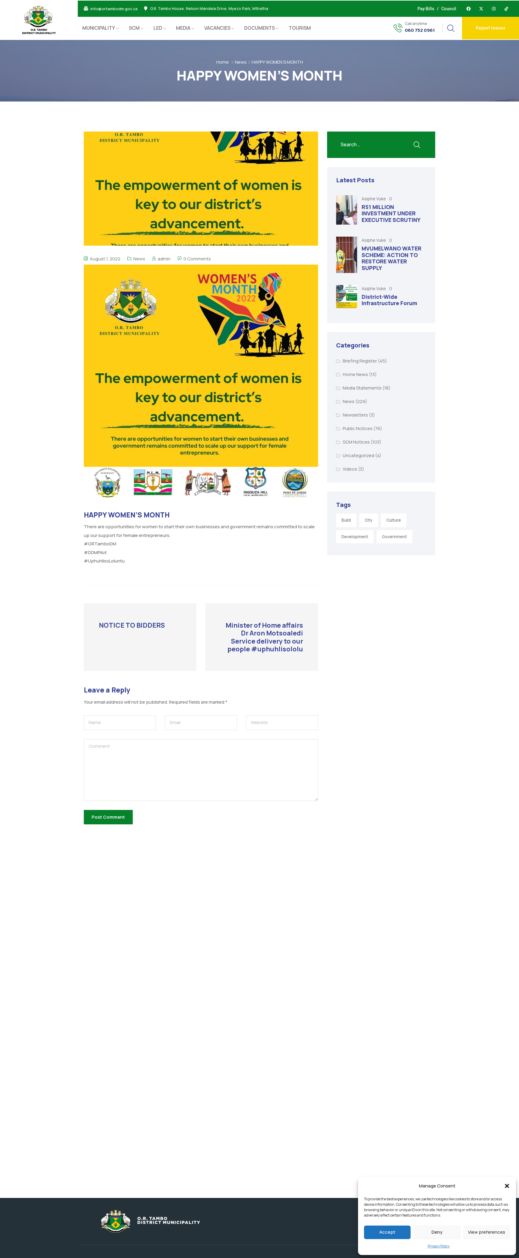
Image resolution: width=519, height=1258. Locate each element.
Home (222, 62)
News (241, 62)
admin (164, 259)
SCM (134, 28)
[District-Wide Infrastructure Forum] (346, 296)
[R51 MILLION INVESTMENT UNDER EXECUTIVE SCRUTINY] (346, 210)
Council (448, 8)
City (368, 520)
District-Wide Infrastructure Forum (389, 300)
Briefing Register (360, 361)
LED (157, 28)
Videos (350, 469)
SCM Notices (356, 442)
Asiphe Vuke (374, 199)
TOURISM (300, 28)
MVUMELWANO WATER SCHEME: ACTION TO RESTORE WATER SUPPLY (391, 258)
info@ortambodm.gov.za (114, 8)
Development (354, 536)
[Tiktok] (506, 8)
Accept (387, 1232)
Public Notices (357, 428)
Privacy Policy (439, 1246)
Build (346, 520)
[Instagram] (493, 8)
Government (394, 536)
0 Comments (197, 259)
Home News (355, 374)
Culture (393, 520)
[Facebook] (468, 8)
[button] (507, 1186)
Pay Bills (425, 8)
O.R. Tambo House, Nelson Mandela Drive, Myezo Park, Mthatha (209, 8)
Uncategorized (358, 455)
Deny (437, 1232)
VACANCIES (217, 28)
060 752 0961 (420, 30)
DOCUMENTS (259, 28)
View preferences (486, 1232)
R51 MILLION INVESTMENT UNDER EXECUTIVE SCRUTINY (391, 213)
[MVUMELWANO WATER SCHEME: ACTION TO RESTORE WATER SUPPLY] (346, 255)
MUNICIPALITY (98, 28)
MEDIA (183, 28)
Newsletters (355, 415)
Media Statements (362, 388)
